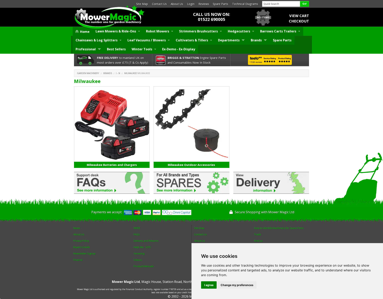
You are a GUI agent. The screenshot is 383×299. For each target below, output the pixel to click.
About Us (177, 4)
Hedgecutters (239, 31)
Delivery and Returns (146, 241)
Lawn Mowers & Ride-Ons (116, 31)
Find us (258, 241)
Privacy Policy (81, 241)
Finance (78, 260)
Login (190, 4)
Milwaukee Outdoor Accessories (191, 165)
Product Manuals (144, 266)
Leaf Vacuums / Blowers (146, 40)
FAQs (137, 234)
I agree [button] (208, 285)
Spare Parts (220, 4)
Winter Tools (142, 49)
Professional (86, 49)
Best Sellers (116, 49)
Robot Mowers (157, 31)
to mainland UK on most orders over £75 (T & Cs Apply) (122, 60)
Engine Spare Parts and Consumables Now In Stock (197, 60)
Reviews (203, 4)
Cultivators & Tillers (192, 40)
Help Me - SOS (142, 247)
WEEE (137, 228)
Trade (257, 234)
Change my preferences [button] (237, 285)
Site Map (142, 4)
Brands (256, 40)
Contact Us (159, 4)
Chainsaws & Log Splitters (96, 40)
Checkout (299, 21)
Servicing (139, 253)
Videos (138, 260)
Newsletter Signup (84, 253)
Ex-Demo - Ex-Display (178, 49)
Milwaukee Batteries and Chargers (112, 165)
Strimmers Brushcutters (198, 31)
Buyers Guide (81, 247)
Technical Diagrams (245, 4)
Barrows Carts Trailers (278, 31)
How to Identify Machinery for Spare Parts (279, 228)
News (76, 228)
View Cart (299, 15)
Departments (229, 40)
